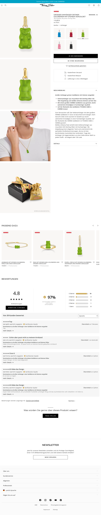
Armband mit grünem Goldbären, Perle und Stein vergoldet (13, 263)
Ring (97, 262)
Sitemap (55, 509)
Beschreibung (59, 90)
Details (57, 143)
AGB (36, 505)
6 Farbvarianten (12, 266)
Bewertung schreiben (16, 308)
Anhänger (63, 25)
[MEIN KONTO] (94, 5)
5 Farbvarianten (44, 266)
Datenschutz (44, 505)
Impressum (46, 509)
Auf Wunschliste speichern (77, 66)
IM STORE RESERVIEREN (76, 61)
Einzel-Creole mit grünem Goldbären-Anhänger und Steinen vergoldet (78, 263)
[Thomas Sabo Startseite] (5, 5)
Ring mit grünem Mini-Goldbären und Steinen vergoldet (46, 263)
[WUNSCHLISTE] (89, 5)
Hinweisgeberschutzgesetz (58, 505)
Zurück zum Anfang (32, 401)
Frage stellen (50, 416)
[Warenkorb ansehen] (98, 5)
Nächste (71, 401)
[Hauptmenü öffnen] (1, 5)
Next (97, 225)
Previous (93, 225)
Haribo (56, 25)
